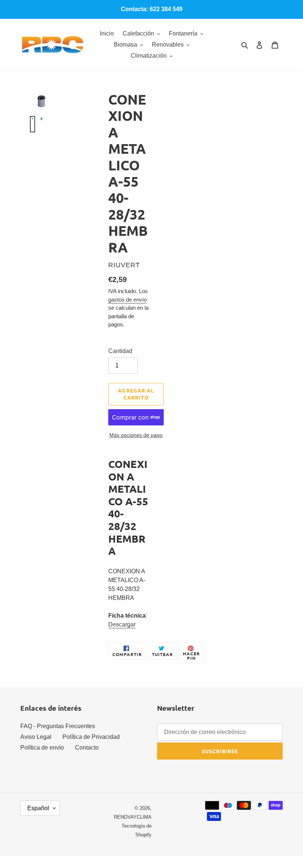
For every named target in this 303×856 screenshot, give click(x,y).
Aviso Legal (35, 737)
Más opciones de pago (136, 435)
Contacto (87, 747)
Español (38, 808)
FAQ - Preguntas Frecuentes (57, 726)
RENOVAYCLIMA (133, 817)
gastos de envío (127, 299)
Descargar (122, 624)
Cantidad (120, 351)
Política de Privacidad (91, 737)
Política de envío (42, 747)
